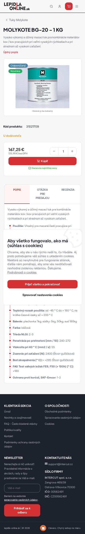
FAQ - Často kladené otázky (20, 423)
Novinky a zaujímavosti (17, 417)
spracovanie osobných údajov (21, 499)
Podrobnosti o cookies (22, 272)
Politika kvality (12, 430)
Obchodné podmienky (58, 411)
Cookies (49, 423)
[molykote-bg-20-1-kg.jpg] (42, 86)
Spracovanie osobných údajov (63, 417)
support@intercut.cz (60, 464)
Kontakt (8, 436)
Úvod (7, 411)
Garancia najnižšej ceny (44, 168)
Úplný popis (10, 52)
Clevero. (52, 528)
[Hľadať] (51, 6)
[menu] (77, 6)
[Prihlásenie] (59, 6)
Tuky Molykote (18, 20)
